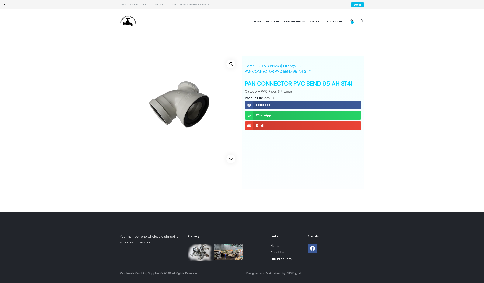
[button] (230, 64)
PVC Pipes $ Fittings (279, 66)
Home (250, 66)
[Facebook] (312, 248)
